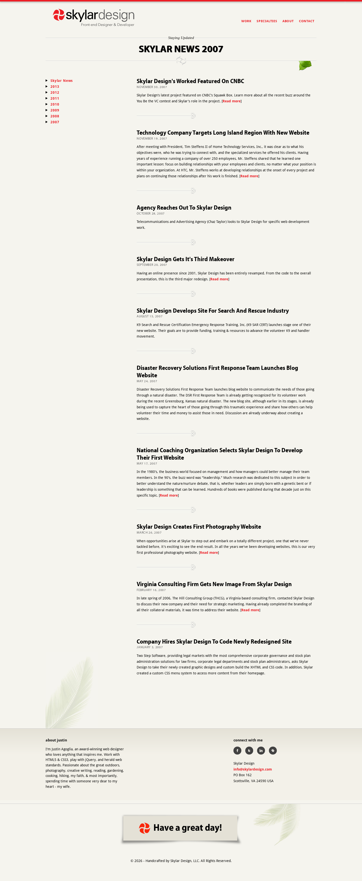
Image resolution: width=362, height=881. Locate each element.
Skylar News (61, 80)
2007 (54, 122)
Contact (306, 21)
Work (246, 21)
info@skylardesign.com (252, 769)
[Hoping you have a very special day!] (181, 829)
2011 (54, 98)
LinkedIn (261, 751)
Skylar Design (93, 18)
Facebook (237, 751)
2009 (54, 110)
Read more (232, 101)
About (288, 21)
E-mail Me (273, 751)
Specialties (267, 21)
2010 (54, 104)
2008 (54, 116)
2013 (54, 86)
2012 (54, 92)
